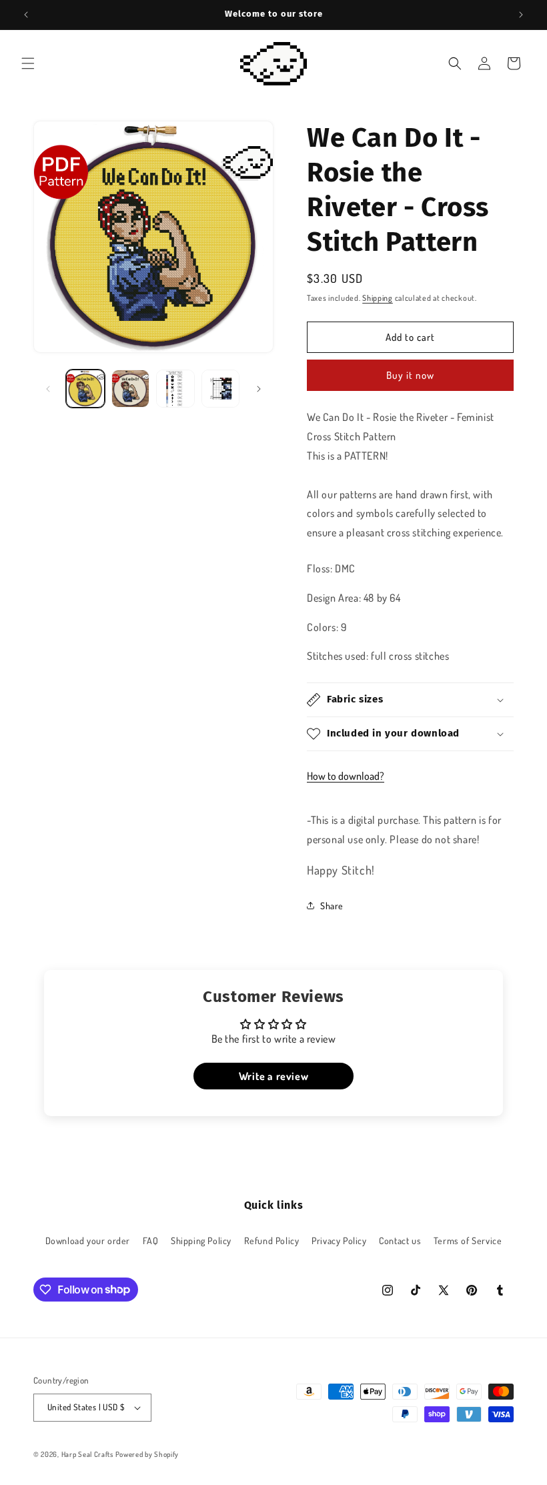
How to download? (345, 776)
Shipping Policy (201, 1240)
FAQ (151, 1240)
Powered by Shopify (147, 1454)
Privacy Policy (339, 1240)
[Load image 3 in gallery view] (175, 389)
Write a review (273, 1076)
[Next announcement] (521, 14)
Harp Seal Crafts (87, 1454)
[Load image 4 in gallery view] (220, 389)
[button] (28, 63)
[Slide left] (48, 389)
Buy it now (410, 375)
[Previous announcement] (26, 14)
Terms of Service (468, 1240)
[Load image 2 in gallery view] (130, 389)
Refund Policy (272, 1240)
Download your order (87, 1240)
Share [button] (332, 905)
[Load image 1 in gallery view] (85, 389)
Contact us (400, 1240)
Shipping (377, 298)
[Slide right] (259, 389)
